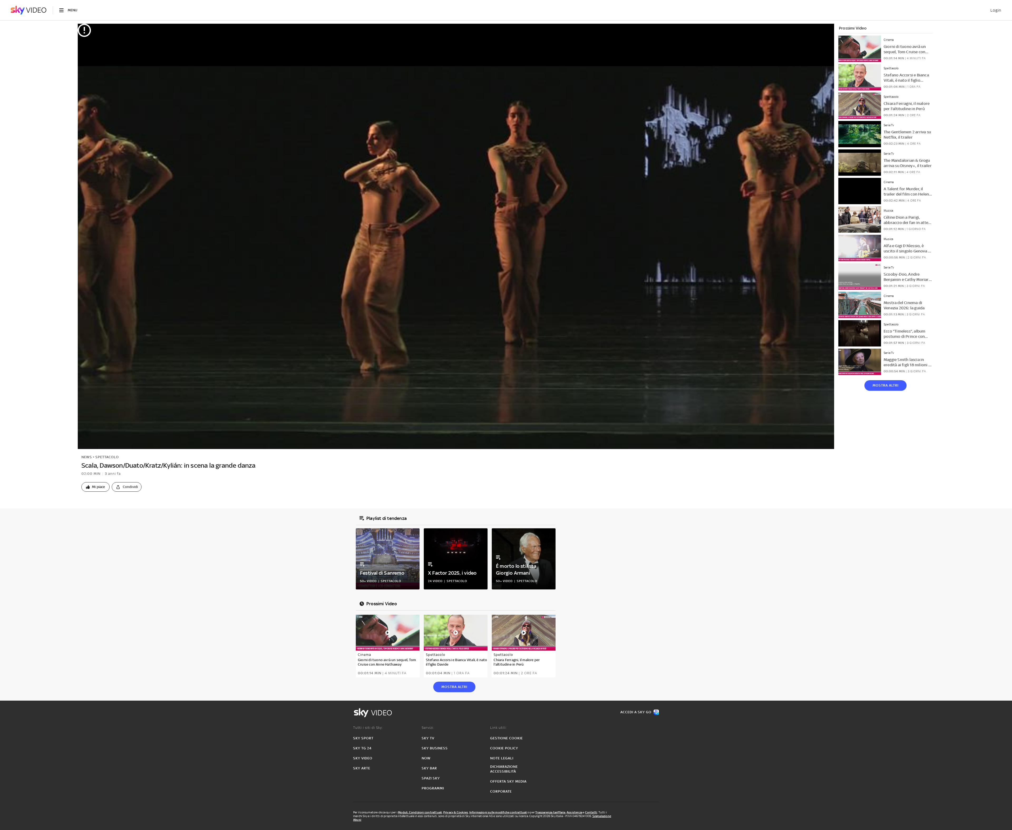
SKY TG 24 (362, 748)
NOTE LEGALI (501, 758)
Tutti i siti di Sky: (368, 728)
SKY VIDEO (362, 758)
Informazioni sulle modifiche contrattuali (498, 812)
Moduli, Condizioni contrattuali (420, 812)
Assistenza (574, 812)
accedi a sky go (635, 712)
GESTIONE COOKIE (506, 738)
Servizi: (428, 728)
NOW (426, 758)
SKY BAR (429, 768)
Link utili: (498, 728)
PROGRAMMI (433, 788)
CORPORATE (501, 791)
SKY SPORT (363, 738)
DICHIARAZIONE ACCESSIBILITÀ (504, 769)
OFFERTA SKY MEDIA (508, 781)
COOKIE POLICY (504, 748)
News (86, 457)
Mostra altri (885, 385)
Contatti (591, 812)
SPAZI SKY (431, 778)
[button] (95, 487)
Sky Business (435, 748)
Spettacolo (107, 457)
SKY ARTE (361, 768)
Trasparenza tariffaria (550, 812)
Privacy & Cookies (455, 812)
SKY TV (428, 738)
